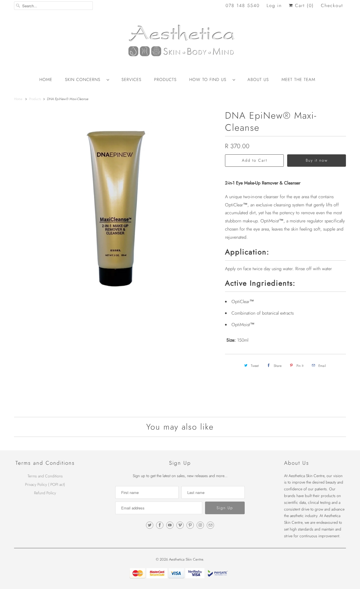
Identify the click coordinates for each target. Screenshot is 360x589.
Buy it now (317, 160)
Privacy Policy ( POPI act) (45, 484)
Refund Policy (45, 493)
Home (45, 79)
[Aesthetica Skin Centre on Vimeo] (180, 525)
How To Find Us (209, 79)
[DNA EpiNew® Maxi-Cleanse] (116, 208)
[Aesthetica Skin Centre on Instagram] (200, 525)
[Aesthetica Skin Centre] (180, 43)
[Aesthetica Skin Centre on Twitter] (149, 525)
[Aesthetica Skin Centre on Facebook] (159, 525)
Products (165, 79)
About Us (258, 79)
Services (131, 79)
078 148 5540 (243, 5)
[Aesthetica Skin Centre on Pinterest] (190, 525)
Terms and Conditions (45, 476)
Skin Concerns (84, 79)
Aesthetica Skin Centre (186, 559)
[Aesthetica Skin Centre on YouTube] (170, 525)
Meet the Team (298, 79)
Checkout (332, 5)
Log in (274, 5)
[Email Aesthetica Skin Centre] (210, 525)
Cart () (303, 5)
